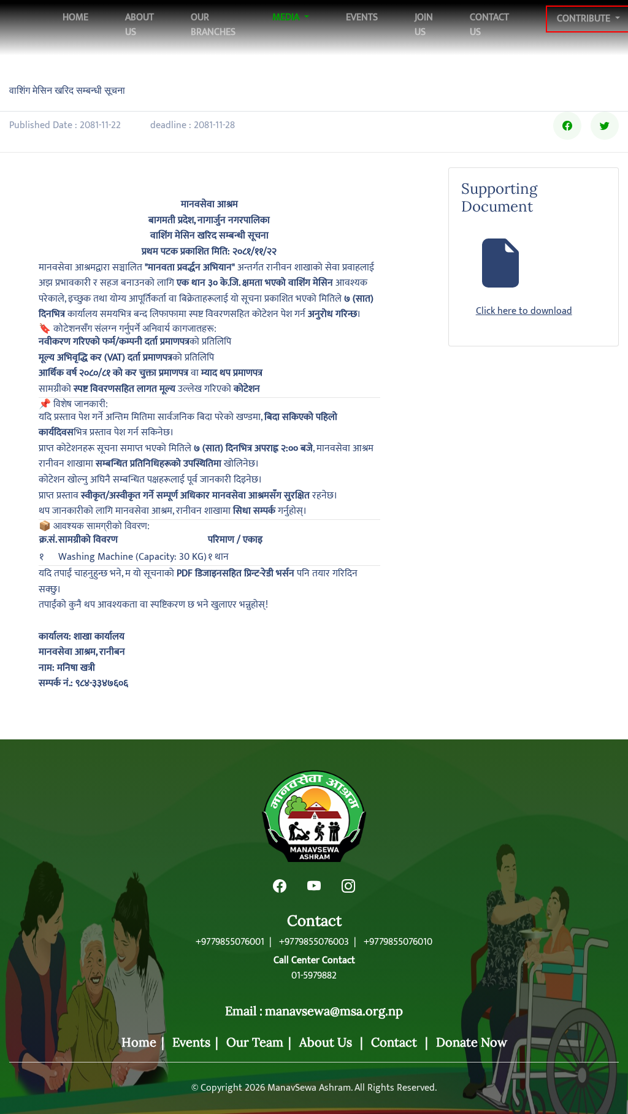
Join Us (424, 24)
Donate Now (471, 1042)
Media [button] (287, 17)
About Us (139, 24)
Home (75, 17)
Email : (243, 1011)
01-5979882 (314, 976)
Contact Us (489, 24)
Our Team (254, 1042)
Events (362, 17)
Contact (314, 921)
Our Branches (213, 24)
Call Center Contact (314, 960)
